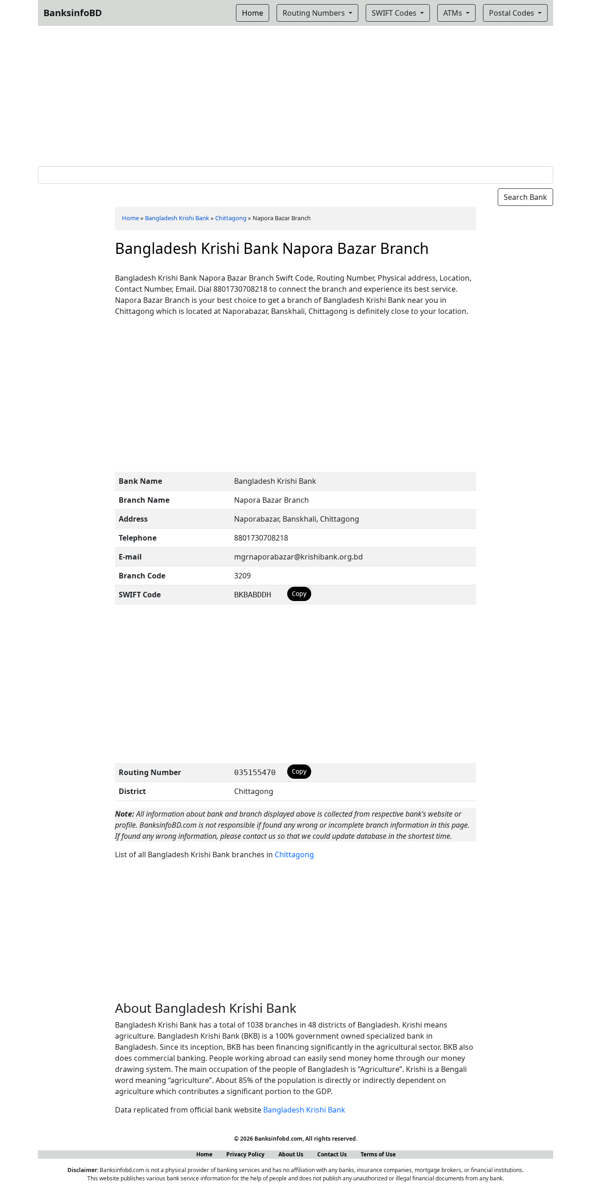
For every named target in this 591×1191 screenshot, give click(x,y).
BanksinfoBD (72, 12)
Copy (299, 593)
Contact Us (332, 1154)
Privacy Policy (245, 1154)
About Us (290, 1154)
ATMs (453, 13)
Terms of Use (378, 1154)
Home (130, 218)
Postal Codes (512, 13)
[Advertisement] (295, 94)
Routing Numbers (315, 13)
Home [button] (252, 13)
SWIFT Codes (395, 13)
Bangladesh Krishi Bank (177, 218)
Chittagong (231, 218)
